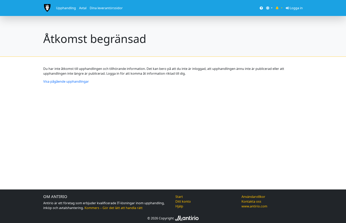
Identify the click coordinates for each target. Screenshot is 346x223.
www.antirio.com (254, 206)
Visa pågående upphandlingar (66, 81)
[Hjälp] (261, 8)
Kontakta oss (251, 201)
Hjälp (179, 206)
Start (179, 196)
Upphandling (66, 8)
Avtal (82, 8)
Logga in (296, 8)
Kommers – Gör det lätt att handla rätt (113, 208)
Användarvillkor (253, 196)
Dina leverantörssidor (106, 8)
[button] (269, 8)
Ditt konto (183, 201)
